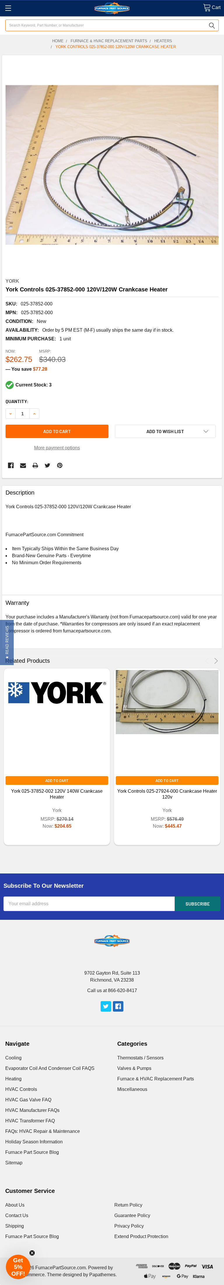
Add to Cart (57, 780)
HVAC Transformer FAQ (30, 1120)
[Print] (35, 465)
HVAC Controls (21, 1089)
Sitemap (13, 1162)
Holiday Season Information (34, 1141)
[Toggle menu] (8, 8)
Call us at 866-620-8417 (112, 990)
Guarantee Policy (132, 1215)
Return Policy (128, 1205)
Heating (13, 1078)
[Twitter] (47, 465)
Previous (207, 661)
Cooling (13, 1057)
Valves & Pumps (134, 1068)
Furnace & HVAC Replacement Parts (155, 1078)
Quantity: (17, 401)
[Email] (23, 465)
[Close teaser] (32, 1253)
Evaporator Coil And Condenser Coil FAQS (49, 1068)
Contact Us (16, 1215)
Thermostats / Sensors (140, 1057)
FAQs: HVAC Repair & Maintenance (42, 1131)
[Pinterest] (60, 465)
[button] (7, 642)
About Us (14, 1205)
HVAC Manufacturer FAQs (32, 1110)
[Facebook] (11, 465)
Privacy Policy (129, 1226)
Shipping (14, 1226)
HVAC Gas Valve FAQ (28, 1099)
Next (215, 661)
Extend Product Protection (141, 1236)
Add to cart (57, 431)
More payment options (57, 447)
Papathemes (102, 1274)
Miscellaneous (132, 1089)
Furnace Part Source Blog (32, 1152)
